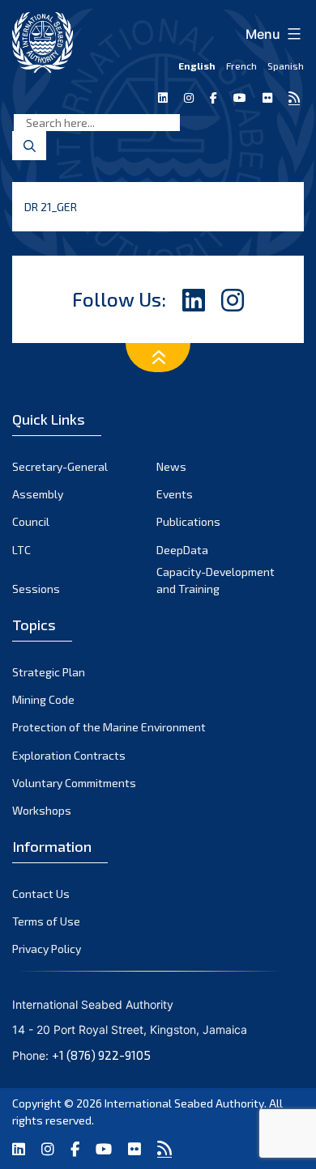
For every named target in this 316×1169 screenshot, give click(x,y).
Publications (188, 521)
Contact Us (41, 893)
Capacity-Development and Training (215, 580)
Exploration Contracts (69, 755)
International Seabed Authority (184, 1103)
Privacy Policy (46, 948)
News (171, 466)
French (241, 65)
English (197, 65)
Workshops (41, 810)
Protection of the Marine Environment (109, 727)
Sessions (36, 588)
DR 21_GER (50, 207)
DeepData (182, 550)
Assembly (37, 494)
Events (174, 494)
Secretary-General (60, 466)
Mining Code (43, 699)
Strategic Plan (48, 672)
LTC (21, 550)
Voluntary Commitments (74, 783)
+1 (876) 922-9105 (101, 1055)
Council (30, 521)
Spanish (285, 65)
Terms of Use (46, 921)
